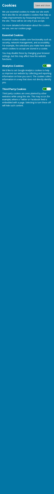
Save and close (42, 5)
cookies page (24, 28)
